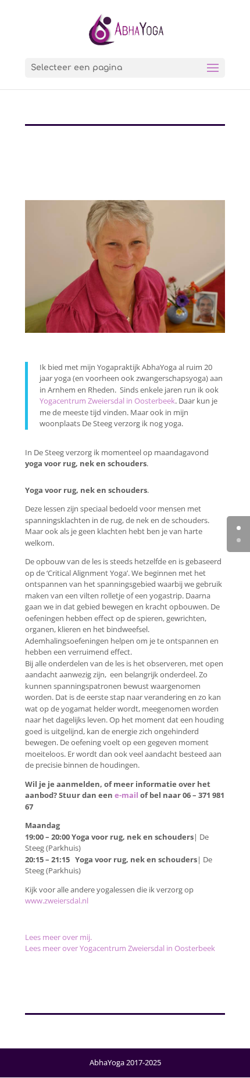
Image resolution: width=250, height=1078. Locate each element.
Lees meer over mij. (58, 937)
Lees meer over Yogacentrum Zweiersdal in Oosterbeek (120, 948)
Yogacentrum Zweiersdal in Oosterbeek (107, 400)
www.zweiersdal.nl (56, 900)
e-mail (126, 795)
